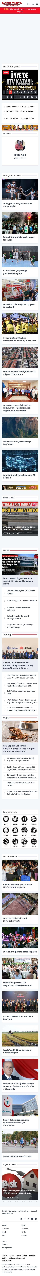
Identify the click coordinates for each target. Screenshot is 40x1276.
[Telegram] (36, 1219)
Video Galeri (9, 497)
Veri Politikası (7, 1261)
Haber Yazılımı (7, 1213)
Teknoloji (5, 1229)
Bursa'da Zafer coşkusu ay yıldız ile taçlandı (20, 10)
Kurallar (32, 1256)
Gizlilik (4, 1258)
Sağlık (4, 1232)
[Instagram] (29, 1219)
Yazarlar (7, 133)
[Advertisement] (20, 36)
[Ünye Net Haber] (12, 3)
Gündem (25, 1229)
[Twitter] (21, 1219)
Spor (23, 1225)
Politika (24, 1235)
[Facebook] (25, 1219)
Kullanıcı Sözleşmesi (17, 1258)
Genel (4, 1225)
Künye (12, 1256)
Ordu (24, 1232)
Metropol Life (7, 1248)
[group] (20, 151)
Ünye (3, 1235)
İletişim (4, 1256)
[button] (3, 1201)
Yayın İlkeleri (22, 1256)
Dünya (4, 1241)
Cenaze (4, 1244)
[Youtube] (32, 1219)
